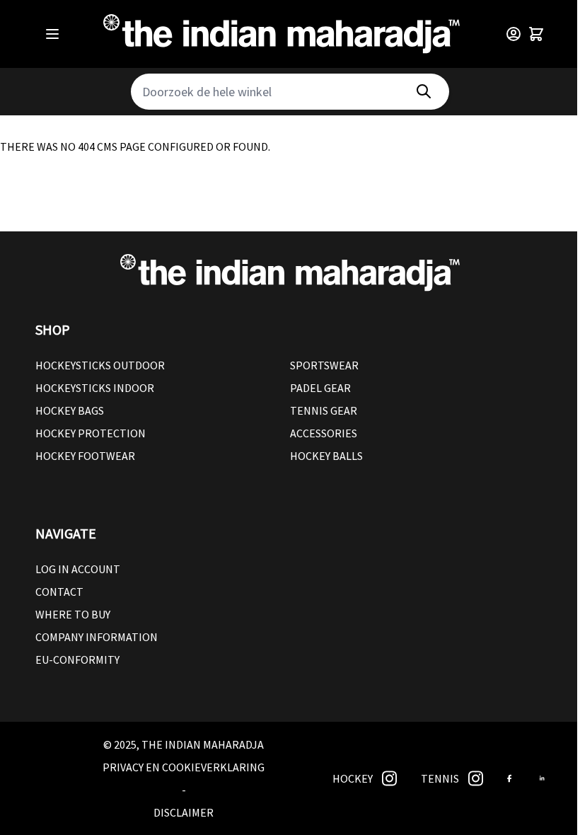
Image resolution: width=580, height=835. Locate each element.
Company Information (96, 637)
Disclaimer (183, 812)
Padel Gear (320, 388)
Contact (59, 591)
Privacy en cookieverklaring (184, 767)
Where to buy (72, 614)
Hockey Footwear (85, 456)
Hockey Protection (90, 433)
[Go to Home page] (281, 34)
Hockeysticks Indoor (94, 388)
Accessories (323, 433)
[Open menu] (52, 34)
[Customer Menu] (513, 33)
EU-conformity (77, 659)
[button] (290, 330)
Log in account (77, 569)
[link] (390, 778)
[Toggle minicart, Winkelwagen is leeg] (536, 34)
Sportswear (324, 365)
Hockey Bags (69, 410)
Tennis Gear (323, 410)
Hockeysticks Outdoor (100, 365)
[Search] (423, 92)
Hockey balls (326, 456)
